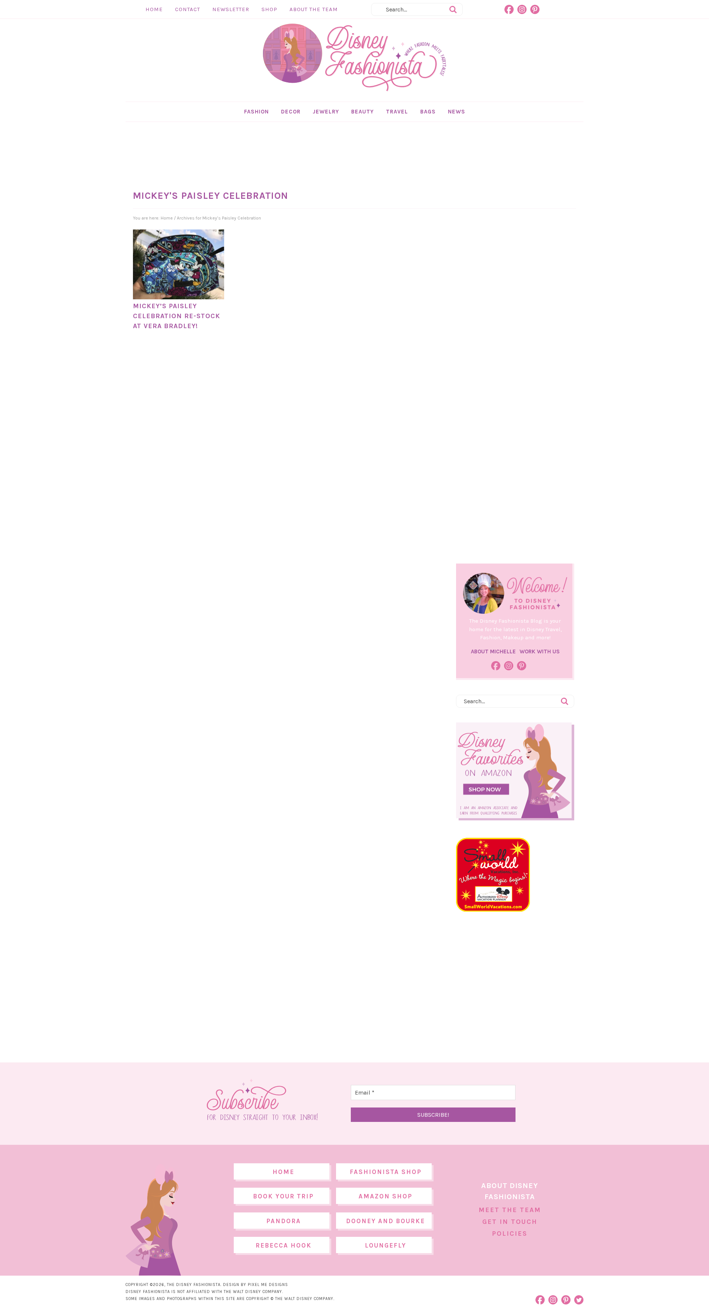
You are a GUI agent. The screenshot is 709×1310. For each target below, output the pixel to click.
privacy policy (366, 716)
